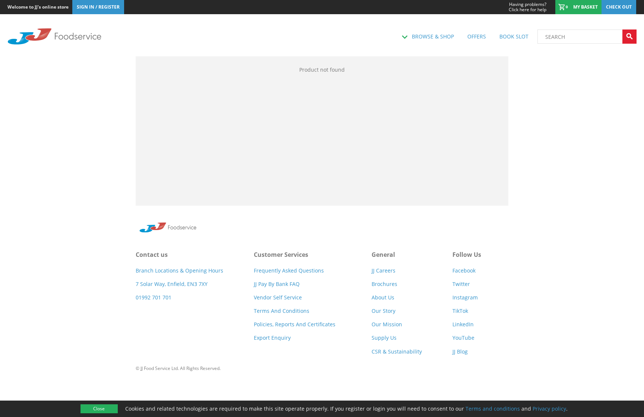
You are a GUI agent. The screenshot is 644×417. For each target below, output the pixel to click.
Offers (476, 36)
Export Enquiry (272, 337)
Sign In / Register (98, 7)
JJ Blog (460, 351)
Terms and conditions (492, 408)
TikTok (460, 310)
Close (99, 408)
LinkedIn (463, 324)
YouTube (463, 337)
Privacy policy (549, 408)
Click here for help (527, 7)
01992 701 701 (153, 297)
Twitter (461, 283)
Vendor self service (278, 297)
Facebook (464, 270)
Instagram (465, 297)
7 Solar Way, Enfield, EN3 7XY (172, 283)
